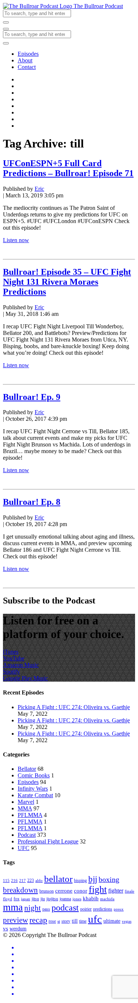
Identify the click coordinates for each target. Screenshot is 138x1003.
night (32, 908)
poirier (86, 909)
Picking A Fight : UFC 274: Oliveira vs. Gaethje (74, 707)
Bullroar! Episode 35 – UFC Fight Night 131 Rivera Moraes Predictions (67, 281)
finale (129, 891)
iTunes (10, 652)
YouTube (13, 658)
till (75, 921)
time (82, 921)
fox (17, 898)
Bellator (27, 769)
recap (38, 919)
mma (13, 907)
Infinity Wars (33, 788)
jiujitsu (52, 898)
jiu (42, 898)
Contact (27, 67)
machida (107, 899)
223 (30, 880)
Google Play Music (25, 678)
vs (5, 928)
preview (15, 920)
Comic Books (34, 775)
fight (98, 889)
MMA (25, 808)
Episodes (28, 54)
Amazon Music (21, 665)
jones (76, 899)
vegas (126, 921)
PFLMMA (30, 815)
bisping (80, 880)
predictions (102, 909)
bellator (58, 879)
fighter (115, 890)
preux (119, 909)
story (65, 921)
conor (80, 890)
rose (52, 921)
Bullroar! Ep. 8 (31, 502)
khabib (91, 898)
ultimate (111, 921)
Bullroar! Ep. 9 (31, 397)
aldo (39, 881)
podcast (65, 907)
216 (14, 881)
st (58, 921)
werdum (18, 928)
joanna (65, 898)
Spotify (11, 671)
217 (22, 881)
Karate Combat (35, 795)
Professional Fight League (48, 841)
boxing (109, 879)
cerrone (63, 890)
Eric (39, 189)
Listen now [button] (16, 240)
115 (6, 881)
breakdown (20, 890)
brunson (46, 891)
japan (25, 899)
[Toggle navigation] (6, 29)
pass (46, 909)
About (25, 60)
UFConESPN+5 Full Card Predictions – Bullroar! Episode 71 (68, 168)
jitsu (35, 898)
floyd (7, 899)
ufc (95, 919)
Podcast (27, 835)
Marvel (26, 802)
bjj (92, 879)
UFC (23, 848)
